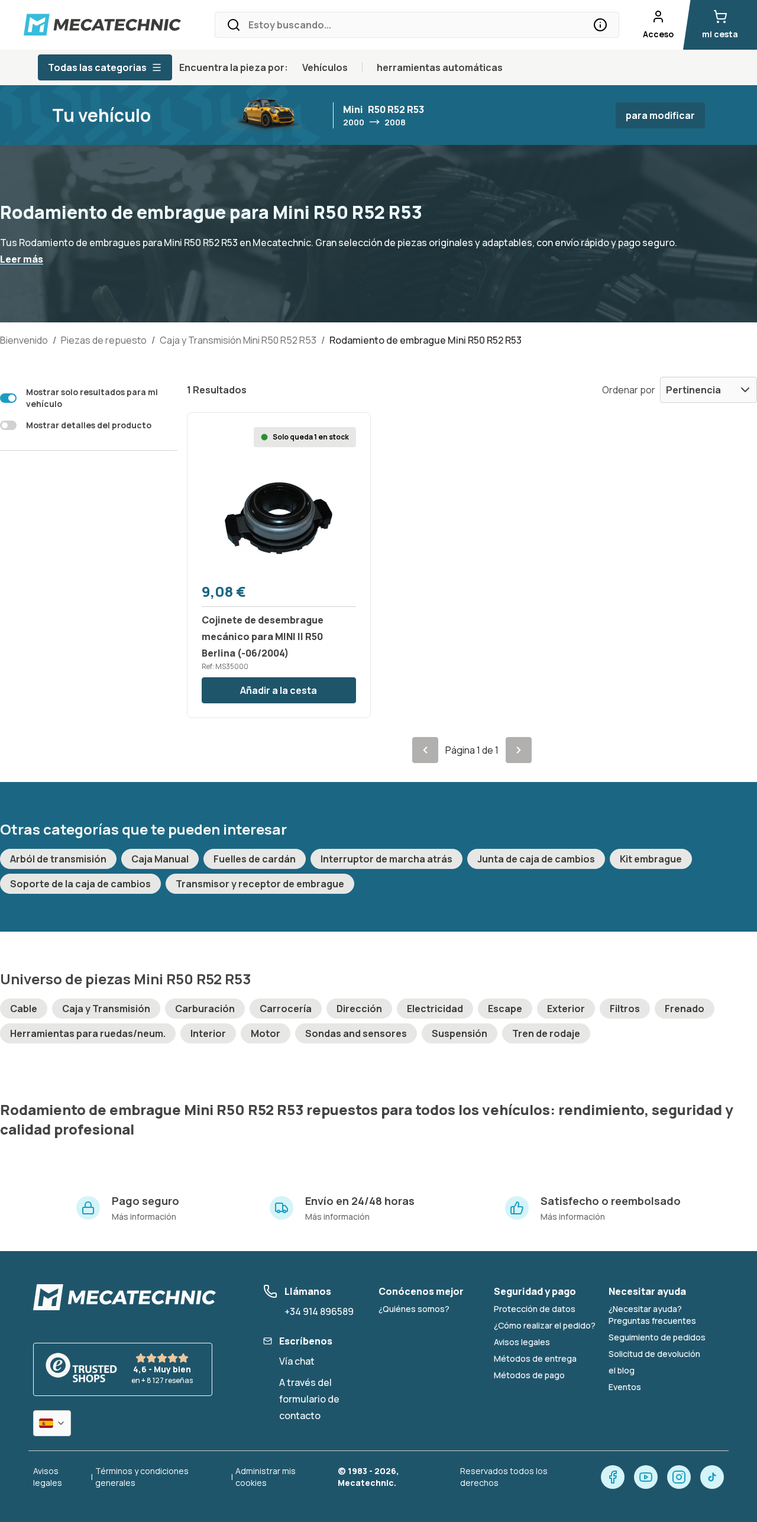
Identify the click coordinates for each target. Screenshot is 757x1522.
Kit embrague (651, 858)
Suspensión (459, 1033)
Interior (208, 1033)
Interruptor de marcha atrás (386, 858)
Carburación (205, 1008)
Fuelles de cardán (254, 858)
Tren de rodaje (546, 1033)
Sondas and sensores (356, 1033)
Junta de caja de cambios (536, 858)
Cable (23, 1008)
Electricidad (435, 1008)
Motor (265, 1033)
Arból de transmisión (58, 858)
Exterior (566, 1008)
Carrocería (286, 1008)
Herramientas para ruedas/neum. (88, 1033)
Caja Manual (160, 858)
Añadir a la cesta (278, 690)
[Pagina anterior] (425, 750)
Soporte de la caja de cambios (80, 883)
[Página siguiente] (519, 750)
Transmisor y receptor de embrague (260, 883)
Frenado (684, 1008)
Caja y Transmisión (106, 1008)
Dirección (359, 1008)
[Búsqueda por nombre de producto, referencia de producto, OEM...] (600, 25)
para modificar (660, 115)
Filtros (625, 1008)
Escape (505, 1008)
